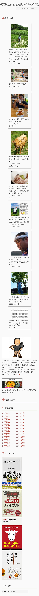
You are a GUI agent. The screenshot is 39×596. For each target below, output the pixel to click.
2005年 (21, 443)
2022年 (7, 419)
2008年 (7, 440)
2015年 (21, 428)
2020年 (7, 422)
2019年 (21, 422)
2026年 (7, 413)
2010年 (7, 437)
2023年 (21, 416)
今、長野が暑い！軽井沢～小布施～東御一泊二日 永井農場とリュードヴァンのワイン (19, 299)
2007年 (21, 440)
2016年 (7, 428)
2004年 (7, 446)
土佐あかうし (13, 166)
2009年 (21, 437)
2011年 (21, 434)
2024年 (7, 416)
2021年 (21, 419)
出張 (10, 198)
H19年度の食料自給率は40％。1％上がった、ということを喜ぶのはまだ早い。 (19, 322)
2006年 (7, 443)
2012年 (7, 434)
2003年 (21, 446)
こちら (18, 374)
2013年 (21, 431)
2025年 (21, 413)
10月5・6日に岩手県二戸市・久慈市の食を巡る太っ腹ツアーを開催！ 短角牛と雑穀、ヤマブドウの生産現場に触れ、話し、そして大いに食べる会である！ (19, 54)
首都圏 (11, 126)
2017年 (21, 425)
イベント (12, 63)
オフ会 (17, 63)
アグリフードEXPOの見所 (17, 84)
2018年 (7, 425)
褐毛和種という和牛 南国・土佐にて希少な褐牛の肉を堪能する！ (19, 159)
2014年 (7, 431)
